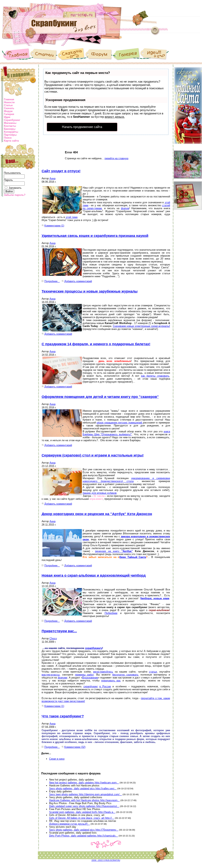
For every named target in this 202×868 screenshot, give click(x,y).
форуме (62, 677)
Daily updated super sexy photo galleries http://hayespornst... (84, 806)
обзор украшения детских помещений (120, 422)
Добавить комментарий (78, 281)
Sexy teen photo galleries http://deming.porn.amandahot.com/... (85, 794)
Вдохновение (90, 677)
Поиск (8, 137)
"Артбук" (127, 551)
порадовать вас (111, 680)
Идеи (7, 117)
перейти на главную (116, 158)
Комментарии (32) (74, 747)
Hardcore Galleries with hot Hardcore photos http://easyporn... (84, 800)
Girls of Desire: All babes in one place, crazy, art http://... (81, 817)
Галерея (9, 114)
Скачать (9, 108)
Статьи (8, 105)
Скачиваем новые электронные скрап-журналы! (141, 326)
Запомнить (15, 187)
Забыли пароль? (14, 194)
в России (105, 686)
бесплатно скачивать (125, 674)
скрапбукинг (90, 686)
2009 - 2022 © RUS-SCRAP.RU (106, 860)
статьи (153, 671)
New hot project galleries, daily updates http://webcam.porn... (84, 782)
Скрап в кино (57, 758)
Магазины (10, 123)
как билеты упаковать (155, 375)
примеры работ (84, 674)
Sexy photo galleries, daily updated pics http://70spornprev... (83, 829)
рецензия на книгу (108, 551)
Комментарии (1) (54, 225)
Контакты (10, 125)
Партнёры (10, 134)
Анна (52, 178)
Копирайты (11, 131)
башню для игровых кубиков (100, 493)
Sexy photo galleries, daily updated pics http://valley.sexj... (83, 788)
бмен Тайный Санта (132, 557)
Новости (9, 102)
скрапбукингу (93, 648)
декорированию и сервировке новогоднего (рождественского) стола (126, 480)
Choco (53, 638)
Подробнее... (52, 281)
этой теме (72, 217)
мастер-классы (51, 674)
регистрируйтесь (103, 671)
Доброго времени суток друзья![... (69, 823)
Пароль (8, 180)
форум (125, 208)
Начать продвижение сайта (82, 127)
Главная (9, 99)
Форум (8, 111)
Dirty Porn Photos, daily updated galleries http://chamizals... (83, 835)
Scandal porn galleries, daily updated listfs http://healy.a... (82, 812)
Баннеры (9, 128)
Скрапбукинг (12, 120)
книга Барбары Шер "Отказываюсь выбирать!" (126, 433)
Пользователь (12, 172)
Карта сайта (11, 140)
